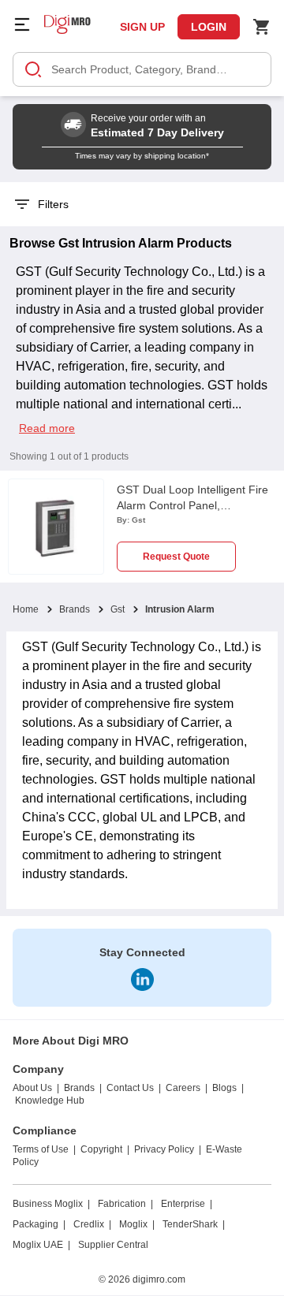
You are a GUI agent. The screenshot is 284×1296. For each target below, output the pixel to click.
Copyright (101, 1149)
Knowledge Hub (49, 1100)
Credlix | (92, 1224)
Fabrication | (125, 1203)
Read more (47, 428)
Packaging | (39, 1224)
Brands (74, 609)
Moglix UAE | (41, 1244)
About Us (32, 1087)
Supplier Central (113, 1244)
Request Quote (176, 556)
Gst (117, 609)
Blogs (224, 1087)
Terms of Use (41, 1149)
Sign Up (142, 26)
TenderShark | (194, 1224)
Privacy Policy (164, 1149)
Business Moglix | (51, 1203)
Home (26, 609)
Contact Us (130, 1087)
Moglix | (137, 1224)
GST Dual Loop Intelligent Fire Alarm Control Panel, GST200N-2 (192, 505)
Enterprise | (186, 1203)
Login (208, 26)
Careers (183, 1087)
